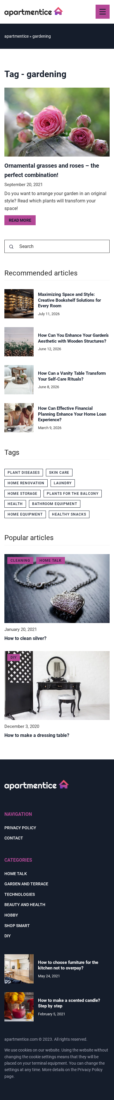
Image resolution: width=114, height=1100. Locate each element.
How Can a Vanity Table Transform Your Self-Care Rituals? (72, 376)
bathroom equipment (54, 504)
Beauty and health (24, 904)
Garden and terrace (26, 884)
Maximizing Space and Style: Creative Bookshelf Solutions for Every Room (69, 300)
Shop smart (17, 925)
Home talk (15, 873)
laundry (63, 483)
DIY (7, 936)
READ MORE (20, 220)
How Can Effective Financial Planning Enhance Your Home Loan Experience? (72, 414)
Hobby (11, 915)
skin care (59, 473)
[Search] (11, 247)
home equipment (25, 514)
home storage (22, 494)
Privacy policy (20, 827)
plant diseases (24, 473)
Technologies (19, 894)
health (15, 504)
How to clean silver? (25, 638)
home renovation (26, 483)
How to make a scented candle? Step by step (69, 1003)
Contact (13, 838)
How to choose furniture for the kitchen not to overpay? (68, 965)
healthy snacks (69, 514)
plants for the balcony (73, 494)
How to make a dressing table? (36, 735)
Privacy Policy (90, 1069)
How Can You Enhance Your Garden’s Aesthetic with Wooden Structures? (73, 338)
